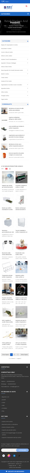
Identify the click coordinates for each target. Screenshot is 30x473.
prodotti (4, 400)
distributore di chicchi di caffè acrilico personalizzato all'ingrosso (16, 109)
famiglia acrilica (5, 96)
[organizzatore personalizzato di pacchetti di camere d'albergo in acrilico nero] (4, 137)
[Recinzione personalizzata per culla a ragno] (8, 222)
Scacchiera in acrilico (6, 48)
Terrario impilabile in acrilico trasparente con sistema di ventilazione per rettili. (21, 231)
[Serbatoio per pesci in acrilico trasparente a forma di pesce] (21, 312)
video (3, 405)
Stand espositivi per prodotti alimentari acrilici (12, 70)
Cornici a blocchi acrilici (7, 52)
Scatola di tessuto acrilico (8, 427)
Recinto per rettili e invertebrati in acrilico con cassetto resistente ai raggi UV (8, 209)
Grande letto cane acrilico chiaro (20, 253)
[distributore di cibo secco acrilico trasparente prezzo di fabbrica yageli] (4, 146)
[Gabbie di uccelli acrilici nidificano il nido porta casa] (21, 289)
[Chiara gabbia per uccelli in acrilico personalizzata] (8, 334)
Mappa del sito (12, 465)
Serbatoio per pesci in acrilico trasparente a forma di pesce (21, 321)
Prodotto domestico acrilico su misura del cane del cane (7, 298)
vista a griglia (6, 168)
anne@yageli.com (14, 386)
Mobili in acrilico (5, 74)
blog (3, 411)
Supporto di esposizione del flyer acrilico (11, 437)
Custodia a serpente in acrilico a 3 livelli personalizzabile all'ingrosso (21, 186)
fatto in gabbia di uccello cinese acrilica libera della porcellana (7, 321)
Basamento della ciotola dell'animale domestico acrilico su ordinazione (7, 253)
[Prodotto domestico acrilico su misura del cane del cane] (8, 289)
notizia (3, 402)
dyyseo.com (19, 463)
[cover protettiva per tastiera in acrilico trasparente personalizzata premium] (4, 129)
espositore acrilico (5, 88)
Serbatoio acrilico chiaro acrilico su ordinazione (20, 276)
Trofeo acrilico (4, 77)
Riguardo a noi (5, 397)
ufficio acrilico (4, 92)
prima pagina (5, 354)
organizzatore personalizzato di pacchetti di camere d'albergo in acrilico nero (16, 136)
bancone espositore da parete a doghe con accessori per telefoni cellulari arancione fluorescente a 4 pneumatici (16, 154)
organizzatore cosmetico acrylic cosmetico (11, 85)
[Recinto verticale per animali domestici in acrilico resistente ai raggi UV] (21, 199)
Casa (5, 26)
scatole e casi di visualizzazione (8, 59)
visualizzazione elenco (9, 168)
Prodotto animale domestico (15, 27)
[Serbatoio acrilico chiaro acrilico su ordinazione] (21, 267)
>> (17, 354)
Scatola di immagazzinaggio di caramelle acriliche (12, 434)
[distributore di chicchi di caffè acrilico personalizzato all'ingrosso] (4, 111)
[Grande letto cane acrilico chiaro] (21, 244)
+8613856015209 (10, 381)
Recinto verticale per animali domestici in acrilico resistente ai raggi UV (21, 209)
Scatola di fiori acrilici (6, 81)
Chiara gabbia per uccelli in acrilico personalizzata (6, 343)
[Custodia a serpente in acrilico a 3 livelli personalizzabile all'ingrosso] (21, 177)
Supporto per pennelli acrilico (9, 430)
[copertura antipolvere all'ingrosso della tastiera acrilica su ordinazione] (4, 120)
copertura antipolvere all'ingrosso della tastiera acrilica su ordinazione (15, 118)
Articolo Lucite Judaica (6, 56)
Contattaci (4, 408)
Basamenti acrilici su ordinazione (10, 424)
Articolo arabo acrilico (6, 67)
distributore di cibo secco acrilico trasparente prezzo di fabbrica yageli (16, 145)
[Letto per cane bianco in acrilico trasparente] (21, 334)
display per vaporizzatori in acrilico (9, 45)
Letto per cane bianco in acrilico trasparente (21, 343)
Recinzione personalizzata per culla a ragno (8, 231)
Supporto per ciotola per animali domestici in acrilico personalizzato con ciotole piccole (7, 186)
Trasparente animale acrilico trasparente (7, 276)
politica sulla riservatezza (15, 467)
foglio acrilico (4, 99)
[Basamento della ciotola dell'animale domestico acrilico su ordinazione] (8, 244)
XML (20, 465)
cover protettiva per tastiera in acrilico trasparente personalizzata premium (16, 127)
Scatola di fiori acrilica (7, 421)
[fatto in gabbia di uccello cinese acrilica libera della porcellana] (8, 312)
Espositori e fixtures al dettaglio (16, 26)
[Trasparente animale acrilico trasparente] (8, 267)
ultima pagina (24, 354)
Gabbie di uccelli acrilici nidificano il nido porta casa (21, 298)
